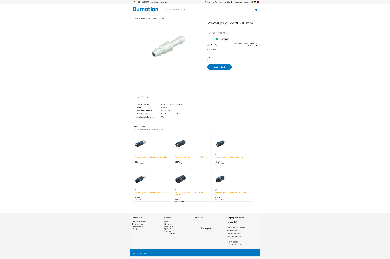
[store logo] (145, 9)
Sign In (230, 2)
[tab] (143, 97)
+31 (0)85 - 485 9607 (141, 2)
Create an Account (242, 2)
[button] (252, 2)
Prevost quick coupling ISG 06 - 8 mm (230, 193)
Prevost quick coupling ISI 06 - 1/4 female (192, 157)
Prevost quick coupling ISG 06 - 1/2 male (151, 193)
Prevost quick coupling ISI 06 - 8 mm (230, 157)
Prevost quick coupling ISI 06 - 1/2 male (151, 157)
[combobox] (204, 9)
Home (135, 18)
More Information (142, 97)
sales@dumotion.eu (159, 2)
